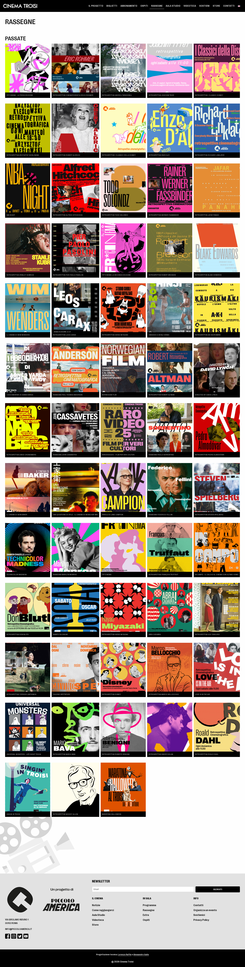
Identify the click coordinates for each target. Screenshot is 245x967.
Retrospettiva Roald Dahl (206, 754)
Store (216, 6)
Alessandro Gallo (141, 954)
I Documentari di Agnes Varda (20, 395)
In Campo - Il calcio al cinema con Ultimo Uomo (216, 574)
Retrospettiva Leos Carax (64, 335)
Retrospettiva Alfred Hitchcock (68, 215)
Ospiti (144, 6)
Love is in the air (202, 694)
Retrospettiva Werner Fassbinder (164, 215)
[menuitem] (96, 6)
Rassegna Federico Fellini (161, 515)
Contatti (229, 6)
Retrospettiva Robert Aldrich (66, 155)
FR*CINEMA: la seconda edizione (116, 275)
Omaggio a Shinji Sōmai (159, 335)
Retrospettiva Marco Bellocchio (164, 694)
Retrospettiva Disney (111, 694)
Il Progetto (96, 6)
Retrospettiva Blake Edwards (208, 275)
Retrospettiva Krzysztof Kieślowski (23, 155)
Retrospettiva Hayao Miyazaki (115, 335)
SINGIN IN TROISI (13, 814)
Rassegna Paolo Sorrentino (161, 455)
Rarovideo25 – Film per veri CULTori (118, 455)
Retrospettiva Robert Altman (162, 395)
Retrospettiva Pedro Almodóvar (209, 455)
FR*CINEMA (106, 574)
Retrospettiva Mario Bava (64, 754)
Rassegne (157, 6)
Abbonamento (129, 6)
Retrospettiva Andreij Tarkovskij (117, 95)
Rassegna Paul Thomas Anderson (68, 395)
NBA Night (11, 215)
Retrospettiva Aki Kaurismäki (208, 335)
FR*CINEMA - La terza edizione (20, 95)
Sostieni (204, 6)
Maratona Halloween (111, 814)
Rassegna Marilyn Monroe (65, 574)
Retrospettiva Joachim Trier (161, 95)
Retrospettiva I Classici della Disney (119, 155)
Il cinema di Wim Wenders (18, 335)
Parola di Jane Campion (112, 515)
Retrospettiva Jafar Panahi (207, 215)
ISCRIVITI (217, 889)
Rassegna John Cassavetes (65, 455)
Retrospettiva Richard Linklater (209, 155)
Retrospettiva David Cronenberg (21, 455)
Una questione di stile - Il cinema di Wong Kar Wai (75, 515)
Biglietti (111, 6)
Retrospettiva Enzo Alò (159, 155)
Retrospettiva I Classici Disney (209, 95)
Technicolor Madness (17, 574)
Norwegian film (109, 395)
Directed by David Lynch (206, 395)
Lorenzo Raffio (124, 954)
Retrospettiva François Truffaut (163, 574)
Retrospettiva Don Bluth (18, 634)
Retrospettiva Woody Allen (65, 814)
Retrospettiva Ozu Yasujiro (207, 634)
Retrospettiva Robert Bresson (162, 275)
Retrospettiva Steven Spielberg (209, 515)
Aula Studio (173, 6)
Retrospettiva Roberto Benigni (116, 754)
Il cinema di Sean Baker (17, 515)
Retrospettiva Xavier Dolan (161, 754)
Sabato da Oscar (60, 634)
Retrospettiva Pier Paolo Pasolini (68, 275)
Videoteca (190, 6)
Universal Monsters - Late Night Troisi (24, 754)
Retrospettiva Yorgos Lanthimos (21, 694)
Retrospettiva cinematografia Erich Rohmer (73, 95)
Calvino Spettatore (61, 694)
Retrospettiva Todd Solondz (115, 215)
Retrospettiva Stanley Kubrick (20, 275)
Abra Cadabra (155, 634)
